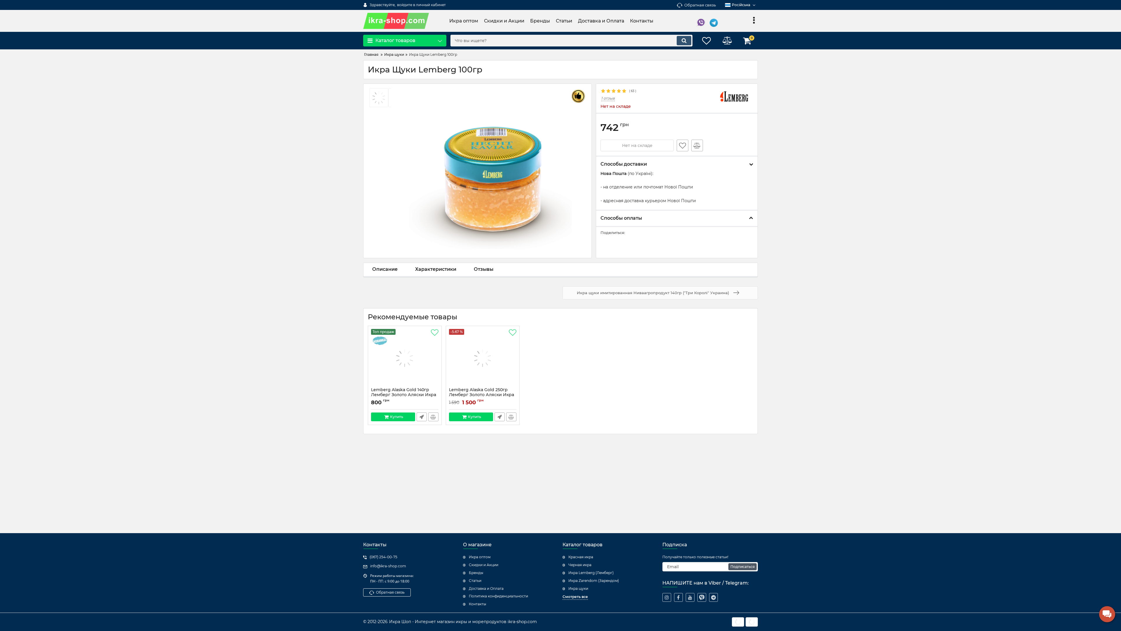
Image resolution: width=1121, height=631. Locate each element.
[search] (684, 40)
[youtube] (690, 597)
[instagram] (666, 597)
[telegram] (713, 597)
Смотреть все (575, 596)
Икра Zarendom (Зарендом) (593, 580)
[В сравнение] (697, 145)
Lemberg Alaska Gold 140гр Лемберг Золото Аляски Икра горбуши (403, 394)
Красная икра (580, 557)
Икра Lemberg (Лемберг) (591, 573)
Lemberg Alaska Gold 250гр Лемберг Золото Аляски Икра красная (481, 394)
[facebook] (678, 597)
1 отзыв (608, 98)
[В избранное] (682, 145)
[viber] (701, 597)
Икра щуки (578, 588)
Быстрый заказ (422, 416)
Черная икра (579, 565)
